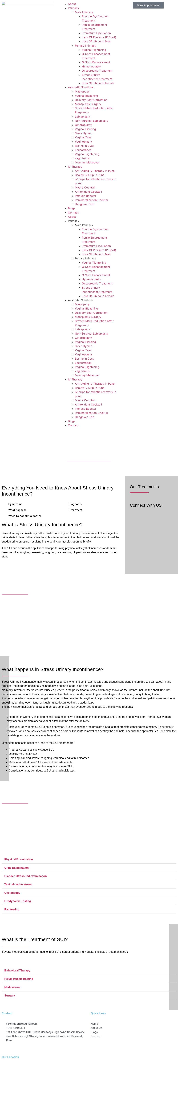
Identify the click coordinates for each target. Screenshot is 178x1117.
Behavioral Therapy (17, 970)
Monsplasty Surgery (88, 104)
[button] (89, 859)
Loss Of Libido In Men (96, 41)
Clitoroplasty (83, 125)
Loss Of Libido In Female (98, 83)
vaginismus (82, 158)
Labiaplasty (82, 116)
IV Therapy (75, 166)
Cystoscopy (12, 892)
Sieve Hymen (83, 133)
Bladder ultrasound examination (25, 876)
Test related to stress (18, 884)
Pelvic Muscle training (18, 978)
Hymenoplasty (91, 66)
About (72, 4)
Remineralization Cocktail (91, 200)
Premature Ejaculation (96, 33)
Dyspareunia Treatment (97, 70)
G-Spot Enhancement (96, 62)
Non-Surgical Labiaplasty (91, 120)
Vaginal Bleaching (86, 95)
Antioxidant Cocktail (88, 191)
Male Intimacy (84, 12)
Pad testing (11, 909)
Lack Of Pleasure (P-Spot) (99, 37)
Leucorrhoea (83, 150)
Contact (73, 212)
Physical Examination (18, 859)
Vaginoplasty (83, 141)
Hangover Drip (84, 204)
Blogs (71, 208)
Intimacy (73, 8)
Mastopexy (82, 91)
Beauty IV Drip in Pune (89, 175)
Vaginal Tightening (94, 49)
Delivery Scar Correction (91, 100)
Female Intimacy (85, 45)
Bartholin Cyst (84, 145)
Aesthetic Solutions (80, 87)
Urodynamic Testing (17, 901)
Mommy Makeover (87, 162)
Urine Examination (16, 867)
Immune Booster (85, 196)
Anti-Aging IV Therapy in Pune (95, 170)
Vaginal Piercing (85, 129)
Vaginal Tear (83, 137)
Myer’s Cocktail (85, 187)
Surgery (9, 995)
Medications (12, 987)
